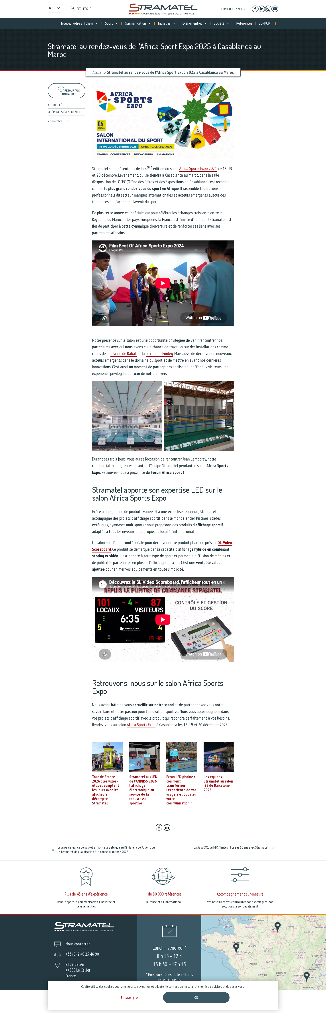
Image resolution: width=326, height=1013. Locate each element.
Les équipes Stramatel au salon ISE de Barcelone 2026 (218, 783)
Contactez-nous (233, 9)
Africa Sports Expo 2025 (198, 168)
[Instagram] (268, 9)
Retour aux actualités (71, 92)
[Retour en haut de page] (314, 1001)
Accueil (97, 72)
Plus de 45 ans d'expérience (86, 894)
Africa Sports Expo (141, 725)
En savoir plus (129, 997)
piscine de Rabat (123, 353)
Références (244, 23)
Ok (196, 997)
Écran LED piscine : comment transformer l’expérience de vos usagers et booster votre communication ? (181, 790)
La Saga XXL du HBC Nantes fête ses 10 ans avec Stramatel (231, 847)
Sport (109, 23)
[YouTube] (275, 9)
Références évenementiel (65, 112)
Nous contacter (77, 944)
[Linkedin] (261, 9)
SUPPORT (265, 23)
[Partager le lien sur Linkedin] (167, 828)
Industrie (164, 23)
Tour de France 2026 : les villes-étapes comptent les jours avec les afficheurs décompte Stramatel (105, 790)
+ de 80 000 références (163, 894)
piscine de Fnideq (159, 353)
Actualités (55, 105)
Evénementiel (192, 23)
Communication (135, 23)
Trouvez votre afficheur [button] (77, 23)
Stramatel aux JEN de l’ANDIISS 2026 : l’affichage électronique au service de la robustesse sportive (144, 790)
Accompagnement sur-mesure (240, 894)
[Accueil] (163, 8)
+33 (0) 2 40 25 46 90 (82, 954)
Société (219, 23)
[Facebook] (255, 9)
